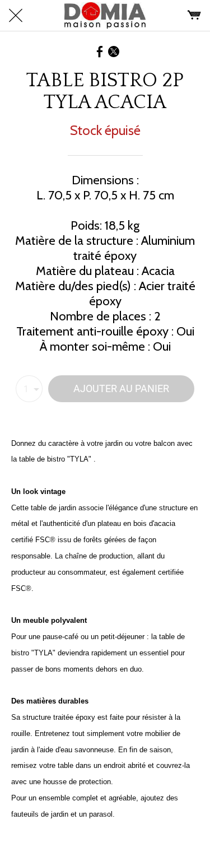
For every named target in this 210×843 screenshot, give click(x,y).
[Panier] (194, 15)
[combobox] (29, 388)
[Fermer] (15, 15)
